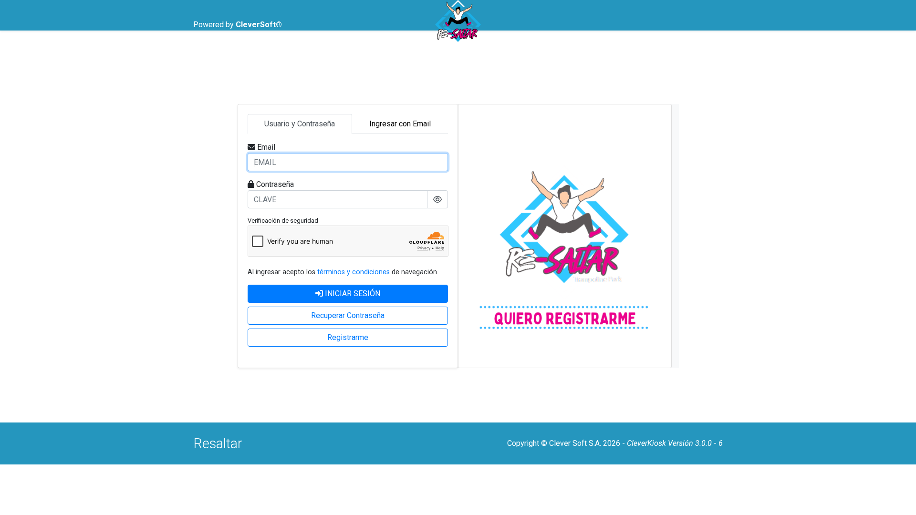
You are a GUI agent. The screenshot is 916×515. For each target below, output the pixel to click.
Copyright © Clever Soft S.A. (554, 443)
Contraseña (275, 184)
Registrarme (347, 337)
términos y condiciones (353, 272)
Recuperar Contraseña (348, 315)
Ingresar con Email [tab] (400, 123)
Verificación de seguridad (283, 220)
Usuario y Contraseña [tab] (299, 123)
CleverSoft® (259, 24)
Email (266, 147)
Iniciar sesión (352, 293)
